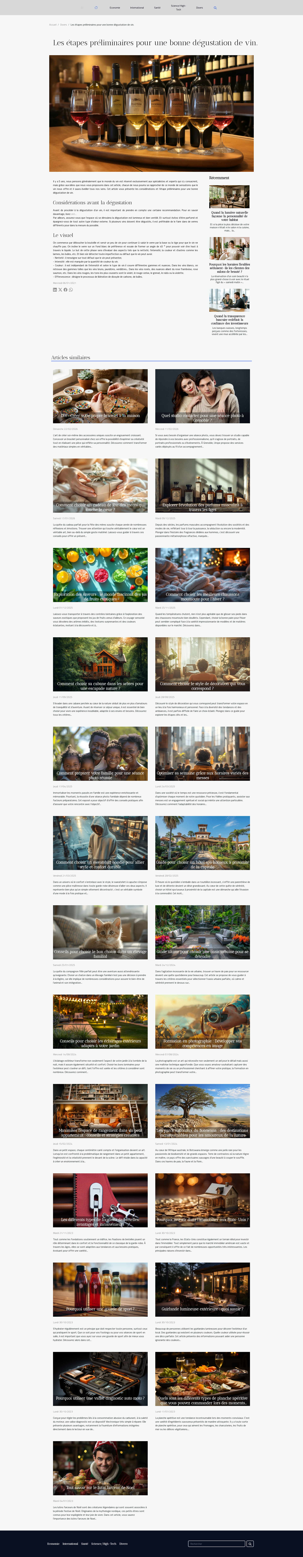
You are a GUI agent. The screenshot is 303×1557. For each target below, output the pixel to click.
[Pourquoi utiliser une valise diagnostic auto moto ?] (100, 1378)
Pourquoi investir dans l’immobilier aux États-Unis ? (203, 1219)
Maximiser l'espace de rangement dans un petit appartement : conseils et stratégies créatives (100, 1132)
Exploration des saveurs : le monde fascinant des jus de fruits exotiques (100, 596)
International (137, 7)
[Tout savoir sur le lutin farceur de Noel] (100, 1468)
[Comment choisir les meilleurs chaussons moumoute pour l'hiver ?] (202, 574)
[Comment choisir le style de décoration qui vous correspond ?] (202, 664)
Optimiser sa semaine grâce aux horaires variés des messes (202, 775)
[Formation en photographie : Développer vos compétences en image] (202, 1021)
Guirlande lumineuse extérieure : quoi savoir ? (203, 1309)
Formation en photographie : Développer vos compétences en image (202, 1043)
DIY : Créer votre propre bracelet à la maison (100, 415)
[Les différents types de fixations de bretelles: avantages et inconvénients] (100, 1200)
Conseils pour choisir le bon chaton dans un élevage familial (100, 954)
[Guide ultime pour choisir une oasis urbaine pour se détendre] (202, 932)
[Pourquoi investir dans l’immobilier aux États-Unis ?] (202, 1200)
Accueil (52, 24)
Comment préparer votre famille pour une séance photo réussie (100, 775)
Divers (199, 7)
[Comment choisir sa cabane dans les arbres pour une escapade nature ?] (100, 664)
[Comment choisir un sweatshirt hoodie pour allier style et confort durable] (100, 843)
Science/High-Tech (178, 7)
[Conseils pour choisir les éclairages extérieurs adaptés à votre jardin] (100, 1021)
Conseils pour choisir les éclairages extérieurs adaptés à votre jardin (100, 1043)
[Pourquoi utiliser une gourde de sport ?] (100, 1289)
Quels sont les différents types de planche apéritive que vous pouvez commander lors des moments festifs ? (203, 1403)
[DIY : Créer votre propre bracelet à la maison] (100, 396)
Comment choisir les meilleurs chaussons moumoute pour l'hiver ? (202, 596)
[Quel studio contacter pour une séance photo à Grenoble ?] (202, 396)
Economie (115, 7)
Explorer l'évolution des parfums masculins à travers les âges (203, 507)
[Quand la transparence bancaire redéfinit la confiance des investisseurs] (229, 300)
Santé (157, 7)
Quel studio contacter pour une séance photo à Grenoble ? (203, 418)
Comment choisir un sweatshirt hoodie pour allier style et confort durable (100, 864)
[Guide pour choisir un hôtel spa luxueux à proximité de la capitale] (202, 843)
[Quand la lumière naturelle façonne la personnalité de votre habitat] (229, 196)
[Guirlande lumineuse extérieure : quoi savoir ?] (202, 1289)
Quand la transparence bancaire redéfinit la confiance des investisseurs (229, 319)
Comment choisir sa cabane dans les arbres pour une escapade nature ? (100, 686)
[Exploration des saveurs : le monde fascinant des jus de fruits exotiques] (100, 574)
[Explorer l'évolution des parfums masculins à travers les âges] (202, 485)
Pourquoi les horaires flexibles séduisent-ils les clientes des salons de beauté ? (229, 268)
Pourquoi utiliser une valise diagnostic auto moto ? (100, 1398)
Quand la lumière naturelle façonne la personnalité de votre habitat (229, 216)
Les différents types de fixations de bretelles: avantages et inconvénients (100, 1222)
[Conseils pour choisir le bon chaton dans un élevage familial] (100, 932)
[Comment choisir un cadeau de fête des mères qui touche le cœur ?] (100, 485)
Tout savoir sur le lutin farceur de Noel (100, 1487)
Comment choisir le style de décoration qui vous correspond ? (202, 686)
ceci (73, 214)
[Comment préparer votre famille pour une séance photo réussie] (100, 753)
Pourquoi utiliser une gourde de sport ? (100, 1309)
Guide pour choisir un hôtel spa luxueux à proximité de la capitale (202, 864)
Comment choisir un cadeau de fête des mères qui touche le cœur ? (100, 507)
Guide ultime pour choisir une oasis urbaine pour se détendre (203, 954)
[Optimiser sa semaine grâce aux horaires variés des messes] (202, 753)
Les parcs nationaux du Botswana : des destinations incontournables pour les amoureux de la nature (202, 1132)
